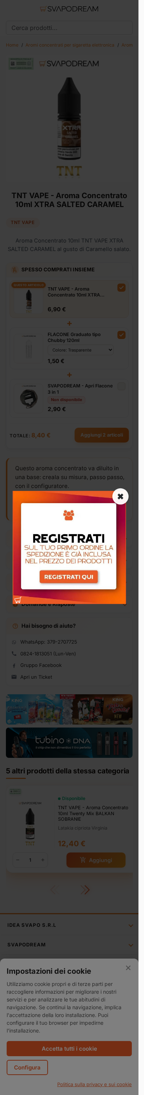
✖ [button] (120, 496)
